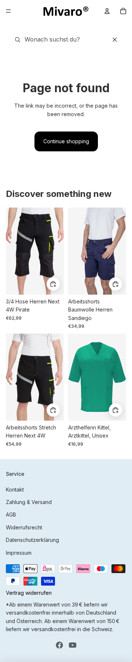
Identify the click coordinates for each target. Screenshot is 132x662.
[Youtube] (72, 645)
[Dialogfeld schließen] (114, 40)
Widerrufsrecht (24, 527)
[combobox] (46, 39)
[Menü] (8, 11)
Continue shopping (66, 141)
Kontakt (15, 489)
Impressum (19, 553)
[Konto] (107, 11)
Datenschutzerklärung (32, 540)
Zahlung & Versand (29, 502)
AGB (11, 514)
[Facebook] (59, 645)
